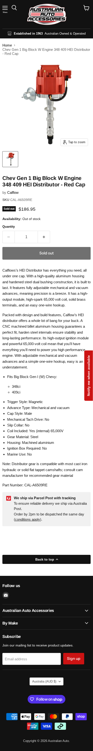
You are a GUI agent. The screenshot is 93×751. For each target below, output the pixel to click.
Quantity (8, 226)
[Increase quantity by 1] (44, 237)
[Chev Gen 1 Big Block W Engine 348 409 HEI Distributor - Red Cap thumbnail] (10, 159)
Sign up (73, 658)
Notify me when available (88, 375)
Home (7, 45)
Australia (44, 681)
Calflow (13, 192)
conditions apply (27, 519)
